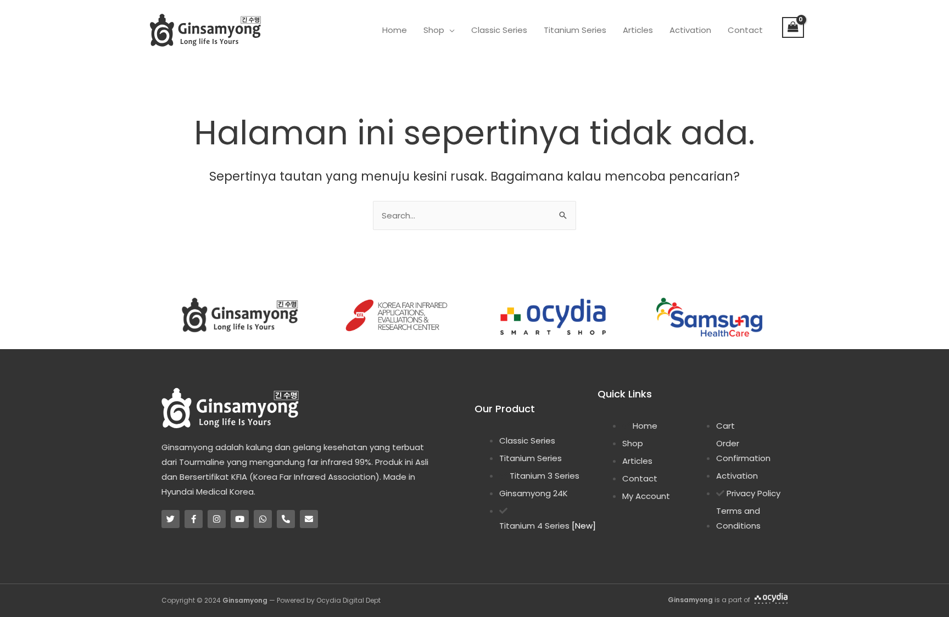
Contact (745, 30)
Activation (690, 30)
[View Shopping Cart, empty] (793, 27)
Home (394, 30)
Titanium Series (575, 30)
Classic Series (499, 30)
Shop (433, 30)
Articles (638, 30)
